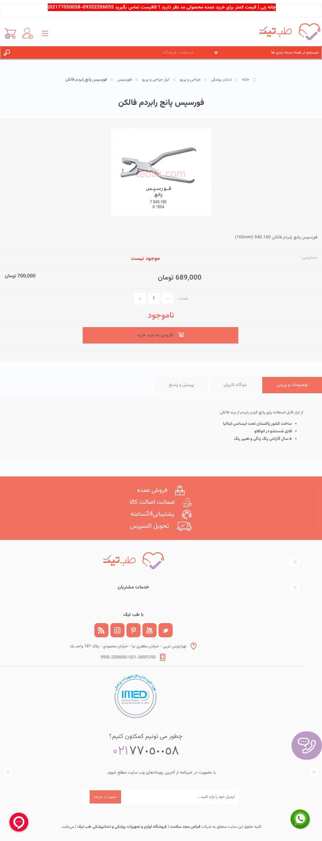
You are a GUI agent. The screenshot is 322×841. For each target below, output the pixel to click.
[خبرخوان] (101, 630)
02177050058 (64, 7)
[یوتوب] (149, 630)
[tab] (292, 385)
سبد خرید (10, 33)
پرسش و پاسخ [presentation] (181, 385)
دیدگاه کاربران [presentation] (235, 385)
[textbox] (108, 52)
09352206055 (98, 7)
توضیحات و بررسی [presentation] (292, 385)
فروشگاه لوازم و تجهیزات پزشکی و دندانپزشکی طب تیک (121, 827)
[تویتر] (165, 630)
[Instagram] (117, 630)
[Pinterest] (133, 630)
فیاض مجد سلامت (184, 827)
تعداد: (183, 298)
